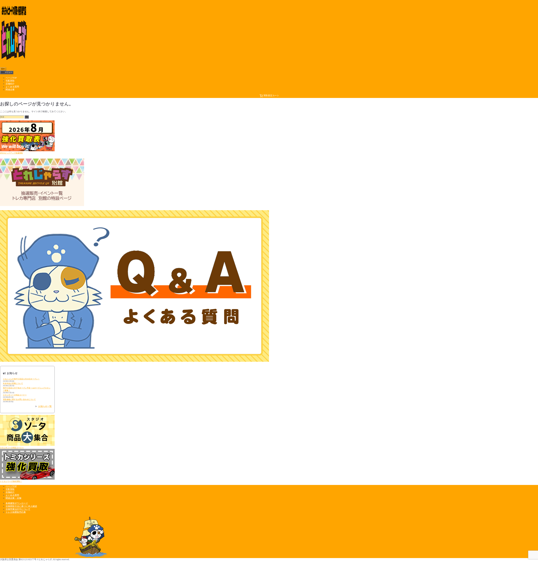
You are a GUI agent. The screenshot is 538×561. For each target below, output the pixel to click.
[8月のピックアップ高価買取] (27, 136)
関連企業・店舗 (13, 498)
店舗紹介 (10, 84)
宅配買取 (10, 81)
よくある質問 (12, 86)
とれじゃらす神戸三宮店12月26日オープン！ (21, 379)
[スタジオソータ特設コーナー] (27, 430)
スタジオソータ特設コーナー (15, 395)
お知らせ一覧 (45, 406)
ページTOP (11, 78)
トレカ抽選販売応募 (16, 512)
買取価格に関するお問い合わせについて (19, 399)
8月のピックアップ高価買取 (11, 153)
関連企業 (10, 89)
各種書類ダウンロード (17, 503)
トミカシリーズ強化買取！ (11, 481)
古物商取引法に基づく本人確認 (21, 506)
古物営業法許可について (18, 509)
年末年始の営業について (13, 383)
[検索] (27, 117)
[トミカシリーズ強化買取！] (27, 464)
